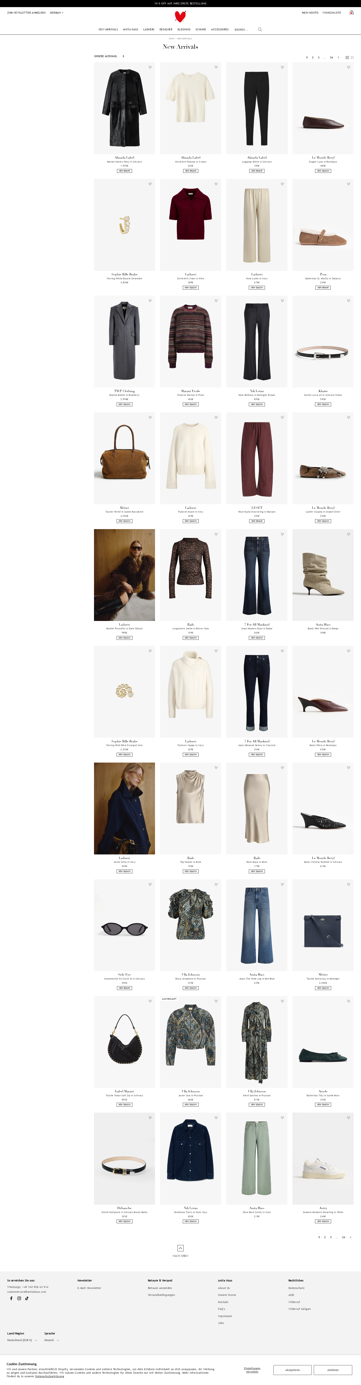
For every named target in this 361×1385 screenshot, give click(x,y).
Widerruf (294, 1302)
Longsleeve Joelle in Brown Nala (191, 628)
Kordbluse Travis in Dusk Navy (190, 1212)
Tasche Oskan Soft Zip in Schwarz (124, 1095)
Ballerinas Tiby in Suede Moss (323, 1095)
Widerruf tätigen (300, 1309)
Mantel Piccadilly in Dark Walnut (124, 628)
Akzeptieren (292, 1370)
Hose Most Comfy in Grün (257, 1212)
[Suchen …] (260, 29)
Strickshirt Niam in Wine (190, 278)
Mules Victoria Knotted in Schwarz (323, 862)
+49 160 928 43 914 (35, 1287)
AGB (291, 1295)
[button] (108, 29)
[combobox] (248, 29)
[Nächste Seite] (338, 57)
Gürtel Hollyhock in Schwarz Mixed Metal (124, 1212)
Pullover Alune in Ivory (190, 511)
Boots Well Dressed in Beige (323, 628)
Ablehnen (333, 1370)
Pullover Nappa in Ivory (191, 745)
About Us (224, 1288)
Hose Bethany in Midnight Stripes (257, 395)
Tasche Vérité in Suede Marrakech (124, 511)
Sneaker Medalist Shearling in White (323, 1212)
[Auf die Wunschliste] (150, 67)
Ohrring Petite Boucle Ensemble (124, 278)
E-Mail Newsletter (89, 1288)
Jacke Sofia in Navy (124, 862)
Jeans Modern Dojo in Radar (257, 628)
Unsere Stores (227, 1295)
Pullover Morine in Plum (190, 395)
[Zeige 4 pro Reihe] (347, 57)
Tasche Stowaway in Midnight (323, 978)
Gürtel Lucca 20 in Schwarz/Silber (323, 395)
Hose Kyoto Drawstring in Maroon (257, 511)
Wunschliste (332, 12)
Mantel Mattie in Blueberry (124, 395)
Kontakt (223, 1302)
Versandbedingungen (161, 1295)
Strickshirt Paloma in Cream (190, 161)
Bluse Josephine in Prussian (190, 978)
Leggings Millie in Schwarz (257, 161)
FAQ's (221, 1309)
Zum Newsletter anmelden (26, 12)
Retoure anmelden (160, 1288)
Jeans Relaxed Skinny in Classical (257, 745)
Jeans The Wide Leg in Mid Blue (257, 978)
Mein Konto (310, 12)
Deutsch (49, 1340)
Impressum (225, 1316)
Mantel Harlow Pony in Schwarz (124, 161)
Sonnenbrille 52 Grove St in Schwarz (124, 978)
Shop (171, 38)
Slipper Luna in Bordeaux (323, 161)
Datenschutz (297, 1288)
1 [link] (307, 57)
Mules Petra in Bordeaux (323, 745)
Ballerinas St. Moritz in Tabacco (323, 278)
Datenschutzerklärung (49, 1376)
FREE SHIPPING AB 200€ (180, 3)
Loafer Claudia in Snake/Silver (323, 511)
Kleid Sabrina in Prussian (257, 1095)
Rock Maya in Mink (257, 862)
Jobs (221, 1323)
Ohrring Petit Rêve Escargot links (124, 745)
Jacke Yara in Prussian (190, 1095)
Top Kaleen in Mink (190, 862)
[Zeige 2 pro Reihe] (352, 57)
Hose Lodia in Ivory (256, 278)
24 (331, 57)
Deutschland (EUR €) (19, 1340)
